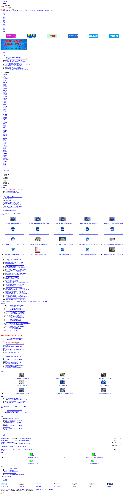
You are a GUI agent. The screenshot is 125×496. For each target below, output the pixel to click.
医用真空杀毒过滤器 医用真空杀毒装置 (15, 284)
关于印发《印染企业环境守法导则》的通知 (14, 474)
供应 (4, 53)
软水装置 (5, 156)
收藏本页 (5, 1)
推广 (21, 406)
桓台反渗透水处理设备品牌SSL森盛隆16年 (113, 244)
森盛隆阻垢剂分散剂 (33, 463)
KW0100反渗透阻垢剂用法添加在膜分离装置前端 (17, 70)
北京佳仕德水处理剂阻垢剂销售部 (13, 202)
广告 (18, 406)
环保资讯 (3, 301)
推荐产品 (3, 214)
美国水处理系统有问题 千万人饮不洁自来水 (16, 401)
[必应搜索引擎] (110, 484)
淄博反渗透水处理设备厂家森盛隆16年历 (39, 244)
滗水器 (4, 165)
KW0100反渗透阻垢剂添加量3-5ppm (14, 223)
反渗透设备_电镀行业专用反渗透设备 (14, 68)
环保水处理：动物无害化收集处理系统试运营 (16, 399)
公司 (15, 213)
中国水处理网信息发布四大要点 (13, 192)
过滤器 (4, 107)
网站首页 (3, 489)
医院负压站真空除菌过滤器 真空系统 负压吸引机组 (17, 293)
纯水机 (4, 84)
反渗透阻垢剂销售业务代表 (7, 438)
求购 (4, 52)
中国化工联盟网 (57, 486)
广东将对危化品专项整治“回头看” (13, 362)
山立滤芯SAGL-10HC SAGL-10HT (13, 260)
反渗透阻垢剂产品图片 (22, 385)
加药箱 (4, 131)
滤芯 (4, 110)
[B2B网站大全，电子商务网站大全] (4, 484)
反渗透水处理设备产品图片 (105, 378)
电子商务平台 (110, 486)
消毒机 (4, 102)
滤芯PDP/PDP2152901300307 (12, 281)
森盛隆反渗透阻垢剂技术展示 (13, 418)
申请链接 (5, 480)
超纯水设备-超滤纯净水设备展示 (63, 378)
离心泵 (4, 139)
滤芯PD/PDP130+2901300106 (12, 276)
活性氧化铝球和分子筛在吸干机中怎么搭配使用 (17, 322)
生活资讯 (13, 301)
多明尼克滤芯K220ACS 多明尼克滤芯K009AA (16, 269)
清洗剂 (4, 80)
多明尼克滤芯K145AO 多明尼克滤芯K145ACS (16, 271)
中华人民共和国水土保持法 (10, 468)
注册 (4, 170)
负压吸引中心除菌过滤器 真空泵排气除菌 (15, 291)
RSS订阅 (51, 489)
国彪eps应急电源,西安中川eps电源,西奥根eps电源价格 (18, 323)
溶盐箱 (4, 132)
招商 (4, 55)
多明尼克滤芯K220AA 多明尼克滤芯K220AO (16, 270)
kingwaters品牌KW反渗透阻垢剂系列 (13, 204)
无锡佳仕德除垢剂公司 (10, 198)
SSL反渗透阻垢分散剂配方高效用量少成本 (88, 244)
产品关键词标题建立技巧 (11, 191)
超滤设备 (5, 88)
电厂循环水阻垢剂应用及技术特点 (13, 398)
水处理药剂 (5, 78)
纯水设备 (5, 86)
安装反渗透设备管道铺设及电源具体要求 (15, 313)
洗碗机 (4, 101)
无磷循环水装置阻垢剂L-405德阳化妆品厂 (113, 234)
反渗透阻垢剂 (39, 486)
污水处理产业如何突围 (11, 330)
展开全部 (3, 72)
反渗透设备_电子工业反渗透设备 (13, 67)
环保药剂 (5, 118)
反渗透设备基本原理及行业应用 (13, 328)
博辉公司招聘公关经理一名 (7, 446)
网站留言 (46, 489)
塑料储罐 (5, 135)
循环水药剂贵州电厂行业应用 (22, 393)
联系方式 (12, 489)
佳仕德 (24, 10)
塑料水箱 (49, 10)
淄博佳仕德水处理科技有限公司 (25, 449)
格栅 (4, 167)
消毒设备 (5, 96)
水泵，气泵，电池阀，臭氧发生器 (13, 57)
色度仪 (4, 125)
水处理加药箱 (40, 10)
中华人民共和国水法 (9, 470)
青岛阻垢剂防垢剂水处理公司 (12, 200)
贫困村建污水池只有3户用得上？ (13, 352)
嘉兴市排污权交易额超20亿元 (12, 363)
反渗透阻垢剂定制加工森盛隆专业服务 (15, 317)
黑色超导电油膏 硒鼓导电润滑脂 (13, 309)
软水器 (4, 92)
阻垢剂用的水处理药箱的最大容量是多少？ (17, 412)
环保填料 (5, 115)
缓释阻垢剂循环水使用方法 (105, 393)
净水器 (4, 85)
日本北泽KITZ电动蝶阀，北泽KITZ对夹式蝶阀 (16, 59)
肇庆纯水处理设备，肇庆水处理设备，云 (113, 254)
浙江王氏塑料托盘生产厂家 (11, 205)
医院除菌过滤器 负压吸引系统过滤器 (14, 262)
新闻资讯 (8, 301)
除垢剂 (31, 10)
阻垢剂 (20, 10)
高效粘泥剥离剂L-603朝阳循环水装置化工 (14, 234)
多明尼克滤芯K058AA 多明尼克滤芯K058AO (16, 274)
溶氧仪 (4, 123)
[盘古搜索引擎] (74, 484)
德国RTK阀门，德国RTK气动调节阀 (14, 60)
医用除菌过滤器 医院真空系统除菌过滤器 (15, 267)
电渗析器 (5, 155)
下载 (15, 406)
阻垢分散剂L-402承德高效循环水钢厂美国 (39, 234)
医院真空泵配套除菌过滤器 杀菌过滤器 (15, 265)
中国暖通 (74, 486)
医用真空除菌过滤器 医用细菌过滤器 (14, 266)
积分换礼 (42, 489)
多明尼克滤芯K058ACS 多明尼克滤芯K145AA (16, 273)
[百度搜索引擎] (21, 484)
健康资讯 (40, 301)
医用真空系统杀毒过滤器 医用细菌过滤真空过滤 (17, 282)
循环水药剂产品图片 (105, 385)
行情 (11, 213)
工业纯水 (5, 94)
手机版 (4, 3)
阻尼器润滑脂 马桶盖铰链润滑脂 (13, 307)
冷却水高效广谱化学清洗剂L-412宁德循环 (88, 234)
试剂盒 (4, 126)
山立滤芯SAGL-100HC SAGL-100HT (14, 259)
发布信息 (7, 170)
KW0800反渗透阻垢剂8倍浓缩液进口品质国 (39, 223)
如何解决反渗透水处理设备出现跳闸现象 (15, 311)
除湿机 (4, 150)
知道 (2, 406)
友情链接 (5, 479)
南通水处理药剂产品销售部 (11, 201)
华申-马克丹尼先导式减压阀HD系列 (14, 63)
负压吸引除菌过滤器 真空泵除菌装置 (14, 295)
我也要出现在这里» (5, 196)
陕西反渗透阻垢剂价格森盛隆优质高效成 (14, 254)
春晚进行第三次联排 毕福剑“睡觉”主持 (15, 402)
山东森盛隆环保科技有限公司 (24, 438)
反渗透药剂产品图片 (63, 385)
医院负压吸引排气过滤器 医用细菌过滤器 (15, 288)
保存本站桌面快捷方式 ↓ (6, 476)
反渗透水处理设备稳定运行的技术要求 (15, 312)
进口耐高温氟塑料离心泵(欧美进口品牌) (15, 326)
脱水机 (4, 163)
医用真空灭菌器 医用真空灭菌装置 (14, 285)
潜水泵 (4, 140)
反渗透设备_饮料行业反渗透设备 (13, 65)
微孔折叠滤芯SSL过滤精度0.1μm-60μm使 (63, 244)
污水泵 (4, 142)
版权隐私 (22, 489)
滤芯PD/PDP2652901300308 (12, 280)
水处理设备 (15, 10)
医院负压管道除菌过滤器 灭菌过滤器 (14, 263)
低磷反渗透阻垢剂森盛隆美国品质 (88, 254)
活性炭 (34, 10)
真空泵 (4, 143)
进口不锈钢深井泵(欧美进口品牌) (39, 254)
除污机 (4, 164)
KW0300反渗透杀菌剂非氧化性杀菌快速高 (88, 223)
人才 (11, 406)
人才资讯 (24, 301)
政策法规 (30, 301)
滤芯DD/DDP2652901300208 (12, 278)
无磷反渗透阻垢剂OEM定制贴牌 (13, 320)
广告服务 (37, 489)
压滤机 (4, 109)
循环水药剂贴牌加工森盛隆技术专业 (14, 324)
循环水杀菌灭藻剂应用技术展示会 (14, 420)
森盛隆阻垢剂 (9, 10)
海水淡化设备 (6, 159)
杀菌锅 (4, 104)
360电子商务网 (4, 486)
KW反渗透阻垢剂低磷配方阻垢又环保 (14, 338)
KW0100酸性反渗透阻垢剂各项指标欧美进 (113, 223)
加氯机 (4, 99)
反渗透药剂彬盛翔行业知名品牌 (64, 254)
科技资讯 (19, 301)
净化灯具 (5, 151)
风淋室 (4, 148)
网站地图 (27, 489)
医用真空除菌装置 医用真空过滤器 (14, 287)
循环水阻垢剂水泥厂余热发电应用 (14, 315)
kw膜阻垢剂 (21, 486)
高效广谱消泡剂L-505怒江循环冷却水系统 (63, 234)
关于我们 (7, 489)
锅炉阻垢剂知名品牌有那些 (13, 411)
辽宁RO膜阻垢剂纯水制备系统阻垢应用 (64, 393)
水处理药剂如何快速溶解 (12, 327)
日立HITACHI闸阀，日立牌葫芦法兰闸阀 (15, 61)
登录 (2, 170)
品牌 (8, 406)
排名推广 (32, 489)
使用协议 (17, 489)
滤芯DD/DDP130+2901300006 (12, 277)
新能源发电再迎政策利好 (11, 366)
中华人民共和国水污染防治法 (11, 471)
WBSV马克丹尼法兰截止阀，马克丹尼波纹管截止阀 (18, 64)
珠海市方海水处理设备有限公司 (22, 440)
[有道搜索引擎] (92, 484)
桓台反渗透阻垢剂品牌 (33, 457)
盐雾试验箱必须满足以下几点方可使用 (15, 305)
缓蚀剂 (45, 10)
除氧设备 (5, 93)
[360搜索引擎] (39, 484)
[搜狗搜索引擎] (57, 484)
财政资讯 (35, 301)
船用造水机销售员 (5, 440)
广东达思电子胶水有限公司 (24, 443)
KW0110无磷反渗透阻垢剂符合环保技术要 (64, 223)
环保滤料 (5, 117)
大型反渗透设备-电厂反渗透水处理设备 (23, 378)
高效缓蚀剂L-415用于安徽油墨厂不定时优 (14, 244)
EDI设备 (5, 158)
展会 (5, 406)
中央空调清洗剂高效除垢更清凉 (13, 319)
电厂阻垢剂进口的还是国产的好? (14, 410)
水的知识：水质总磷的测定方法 (13, 316)
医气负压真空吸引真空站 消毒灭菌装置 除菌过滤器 (17, 289)
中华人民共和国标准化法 (10, 473)
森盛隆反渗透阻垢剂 (94, 463)
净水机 (27, 10)
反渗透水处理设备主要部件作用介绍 (14, 308)
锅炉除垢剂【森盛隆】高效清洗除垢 (94, 457)
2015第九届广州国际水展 (12, 421)
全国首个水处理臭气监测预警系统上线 (15, 365)
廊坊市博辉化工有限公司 (20, 446)
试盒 (4, 127)
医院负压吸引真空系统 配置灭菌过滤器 (15, 292)
